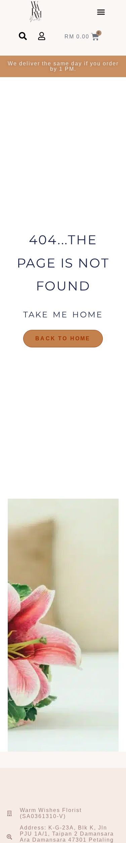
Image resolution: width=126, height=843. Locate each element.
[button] (101, 11)
